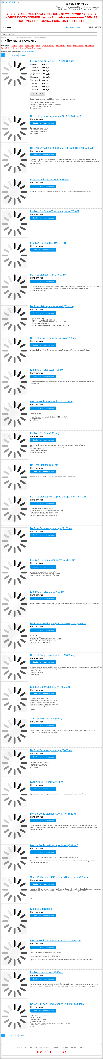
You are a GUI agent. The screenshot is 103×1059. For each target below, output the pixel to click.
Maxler (38, 46)
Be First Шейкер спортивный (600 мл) (52, 306)
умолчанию (17, 51)
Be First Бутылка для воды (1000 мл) (51, 750)
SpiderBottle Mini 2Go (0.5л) (46, 718)
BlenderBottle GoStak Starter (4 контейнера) (55, 940)
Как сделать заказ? (42, 1047)
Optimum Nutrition (48, 46)
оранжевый (36, 74)
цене (24, 51)
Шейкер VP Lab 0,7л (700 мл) (47, 369)
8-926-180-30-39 (77, 3)
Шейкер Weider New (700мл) (46, 972)
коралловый (36, 71)
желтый (35, 67)
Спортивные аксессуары (24, 37)
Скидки (73, 1047)
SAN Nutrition (60, 46)
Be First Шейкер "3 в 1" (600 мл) (48, 274)
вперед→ (23, 55)
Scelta (69, 46)
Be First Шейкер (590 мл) (44, 464)
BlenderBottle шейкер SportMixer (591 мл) (54, 845)
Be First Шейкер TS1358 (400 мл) (49, 179)
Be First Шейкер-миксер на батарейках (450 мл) (58, 496)
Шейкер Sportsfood (41, 908)
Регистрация (70, 27)
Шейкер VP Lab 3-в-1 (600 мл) (47, 591)
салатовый (36, 80)
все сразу (14, 55)
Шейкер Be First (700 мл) (44, 433)
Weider (39, 48)
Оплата (65, 1047)
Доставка (56, 1047)
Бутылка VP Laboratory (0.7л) (47, 782)
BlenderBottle (29, 46)
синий (34, 86)
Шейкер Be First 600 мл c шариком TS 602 (54, 211)
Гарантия (83, 1047)
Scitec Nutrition (78, 46)
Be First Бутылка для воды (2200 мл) (51, 528)
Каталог (11, 37)
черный (35, 90)
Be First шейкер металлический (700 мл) (53, 338)
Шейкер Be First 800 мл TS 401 (48, 243)
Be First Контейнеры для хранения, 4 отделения (58, 623)
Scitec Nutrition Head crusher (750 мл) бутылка (57, 1004)
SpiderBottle (5, 48)
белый (34, 64)
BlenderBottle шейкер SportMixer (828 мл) (54, 813)
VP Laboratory (30, 48)
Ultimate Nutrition (17, 48)
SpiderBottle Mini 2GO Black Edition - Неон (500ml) (59, 877)
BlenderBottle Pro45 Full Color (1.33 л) (51, 401)
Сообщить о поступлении (43, 123)
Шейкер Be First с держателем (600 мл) (53, 560)
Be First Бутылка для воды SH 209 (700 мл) (55, 116)
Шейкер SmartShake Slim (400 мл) (50, 686)
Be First (14, 46)
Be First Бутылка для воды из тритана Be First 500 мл (61, 147)
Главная (3, 37)
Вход (78, 27)
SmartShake (89, 46)
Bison (21, 46)
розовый (35, 77)
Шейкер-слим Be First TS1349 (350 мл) (52, 61)
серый (34, 83)
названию (30, 51)
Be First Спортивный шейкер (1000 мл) (52, 655)
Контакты (28, 1047)
